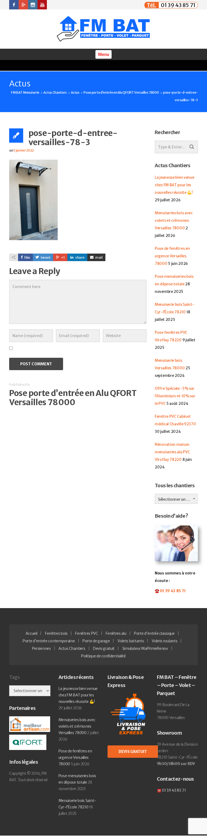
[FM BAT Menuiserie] (103, 29)
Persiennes (41, 648)
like (27, 257)
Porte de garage (96, 641)
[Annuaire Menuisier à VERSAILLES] (29, 723)
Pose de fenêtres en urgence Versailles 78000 (172, 256)
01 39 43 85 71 (178, 5)
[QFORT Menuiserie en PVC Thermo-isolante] (27, 742)
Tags (14, 677)
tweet (45, 257)
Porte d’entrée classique (154, 633)
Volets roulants (165, 641)
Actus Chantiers (71, 648)
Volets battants (131, 641)
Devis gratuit (104, 648)
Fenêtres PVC (86, 633)
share (79, 257)
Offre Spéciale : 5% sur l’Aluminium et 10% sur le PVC (175, 396)
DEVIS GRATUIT (133, 751)
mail (99, 257)
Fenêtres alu (116, 633)
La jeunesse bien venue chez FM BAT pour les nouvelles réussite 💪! (174, 185)
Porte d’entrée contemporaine (49, 641)
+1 (63, 257)
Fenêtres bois (56, 633)
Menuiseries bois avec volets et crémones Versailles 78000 (174, 220)
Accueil (31, 633)
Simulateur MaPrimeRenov (145, 648)
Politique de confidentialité (103, 656)
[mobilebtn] (103, 54)
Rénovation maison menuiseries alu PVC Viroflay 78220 (172, 452)
